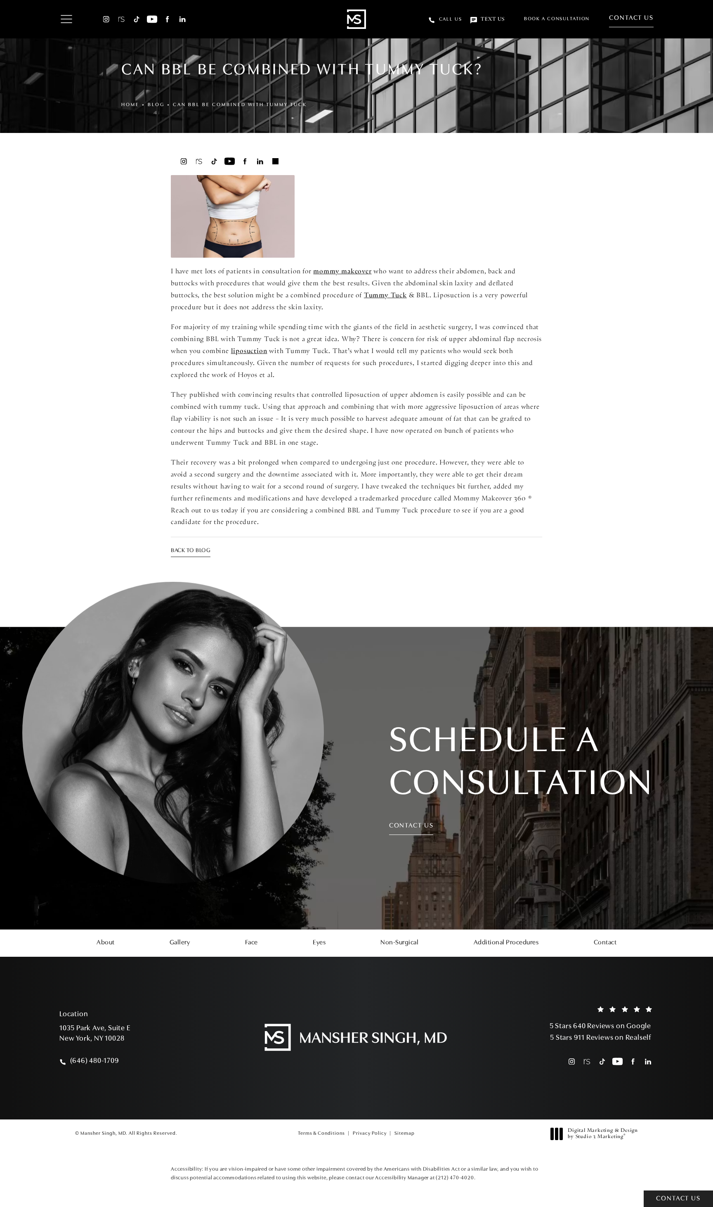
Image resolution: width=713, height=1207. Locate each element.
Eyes (319, 942)
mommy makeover (342, 271)
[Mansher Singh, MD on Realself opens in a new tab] (121, 19)
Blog (156, 104)
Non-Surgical (399, 942)
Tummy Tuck (385, 295)
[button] (66, 19)
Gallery (180, 942)
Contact (605, 942)
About (106, 942)
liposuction (249, 351)
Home (130, 104)
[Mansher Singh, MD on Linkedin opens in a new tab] (182, 19)
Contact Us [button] (678, 1198)
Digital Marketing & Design (602, 1134)
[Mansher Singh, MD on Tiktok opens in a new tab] (136, 19)
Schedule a (521, 763)
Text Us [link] (493, 19)
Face (251, 942)
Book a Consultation (557, 19)
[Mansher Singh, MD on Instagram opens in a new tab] (106, 19)
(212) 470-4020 (455, 1178)
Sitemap (404, 1133)
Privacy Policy (370, 1133)
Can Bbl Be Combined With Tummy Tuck (240, 104)
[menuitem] (106, 19)
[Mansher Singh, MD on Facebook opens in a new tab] (167, 19)
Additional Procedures (506, 942)
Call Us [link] (450, 19)
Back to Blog (190, 551)
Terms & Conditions (321, 1133)
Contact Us (631, 18)
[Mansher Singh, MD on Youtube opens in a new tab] (152, 19)
